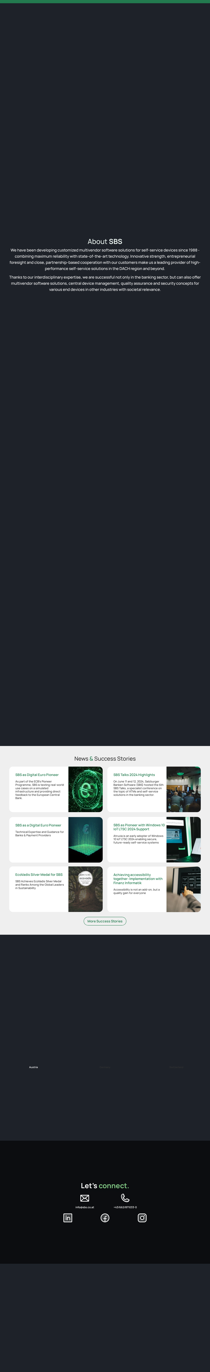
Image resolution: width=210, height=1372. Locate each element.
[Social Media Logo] (84, 1198)
